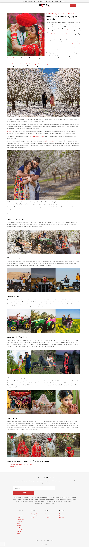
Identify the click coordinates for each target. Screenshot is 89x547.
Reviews (59, 5)
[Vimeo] (44, 540)
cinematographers (66, 33)
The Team (65, 5)
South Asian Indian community (36, 136)
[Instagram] (41, 540)
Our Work (14, 5)
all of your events (49, 141)
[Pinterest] (51, 540)
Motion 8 (9, 131)
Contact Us (72, 5)
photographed (15, 202)
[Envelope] (37, 540)
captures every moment (72, 29)
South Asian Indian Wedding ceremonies (70, 44)
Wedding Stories (29, 5)
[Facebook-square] (48, 540)
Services (21, 5)
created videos (26, 202)
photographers (55, 33)
